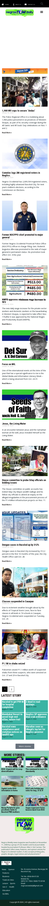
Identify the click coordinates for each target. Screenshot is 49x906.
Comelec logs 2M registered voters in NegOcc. (21, 174)
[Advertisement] (24, 43)
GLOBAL (5, 894)
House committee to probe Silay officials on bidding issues (24, 481)
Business (5, 876)
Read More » (7, 132)
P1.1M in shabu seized (13, 663)
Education (6, 890)
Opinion (11, 869)
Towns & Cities (8, 880)
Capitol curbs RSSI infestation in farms (9, 789)
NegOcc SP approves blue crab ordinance (36, 715)
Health (11, 887)
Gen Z (4, 887)
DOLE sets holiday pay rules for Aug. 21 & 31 (34, 789)
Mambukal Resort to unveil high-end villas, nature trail (12, 717)
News (4, 869)
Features (5, 873)
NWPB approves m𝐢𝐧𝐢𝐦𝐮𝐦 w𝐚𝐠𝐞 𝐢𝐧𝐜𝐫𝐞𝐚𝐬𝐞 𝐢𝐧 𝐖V (24, 301)
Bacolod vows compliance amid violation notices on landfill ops (12, 730)
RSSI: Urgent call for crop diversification (11, 770)
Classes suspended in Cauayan (18, 601)
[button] (41, 3)
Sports (12, 883)
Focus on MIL (9, 364)
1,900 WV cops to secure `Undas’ (18, 110)
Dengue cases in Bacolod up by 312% (20, 544)
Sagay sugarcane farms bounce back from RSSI (35, 809)
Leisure (5, 883)
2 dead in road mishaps (33, 703)
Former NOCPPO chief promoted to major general (22, 236)
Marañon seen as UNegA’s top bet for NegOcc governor (35, 729)
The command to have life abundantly (36, 770)
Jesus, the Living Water (14, 423)
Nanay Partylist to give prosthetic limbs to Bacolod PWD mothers (10, 810)
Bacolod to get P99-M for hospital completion (13, 704)
